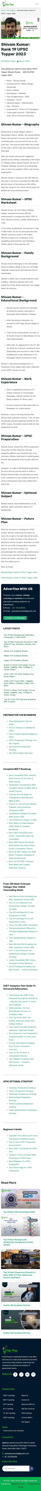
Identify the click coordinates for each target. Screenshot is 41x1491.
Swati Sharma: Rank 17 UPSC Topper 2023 (19, 578)
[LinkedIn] (27, 1374)
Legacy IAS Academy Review (16, 660)
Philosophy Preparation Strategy (23, 1094)
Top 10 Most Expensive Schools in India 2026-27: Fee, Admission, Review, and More (20, 644)
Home (3, 10)
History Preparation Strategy (21, 1091)
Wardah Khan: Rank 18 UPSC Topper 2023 (19, 572)
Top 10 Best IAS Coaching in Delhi (19, 1212)
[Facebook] (15, 1374)
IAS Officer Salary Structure (21, 753)
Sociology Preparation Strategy (22, 1088)
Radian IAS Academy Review (16, 656)
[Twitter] (21, 1374)
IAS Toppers (11, 10)
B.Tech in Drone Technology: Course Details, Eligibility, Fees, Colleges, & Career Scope (19, 667)
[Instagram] (33, 1374)
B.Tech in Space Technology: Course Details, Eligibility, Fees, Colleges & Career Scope (19, 692)
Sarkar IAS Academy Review (16, 651)
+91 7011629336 (18, 608)
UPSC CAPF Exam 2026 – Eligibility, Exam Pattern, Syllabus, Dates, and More (19, 683)
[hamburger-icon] (36, 3)
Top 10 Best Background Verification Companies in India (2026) (19, 636)
